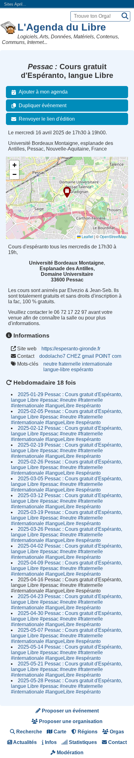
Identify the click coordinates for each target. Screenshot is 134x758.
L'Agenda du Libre (61, 27)
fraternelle (70, 364)
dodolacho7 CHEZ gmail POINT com (80, 356)
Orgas (116, 731)
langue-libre (56, 369)
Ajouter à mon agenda (43, 91)
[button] (67, 192)
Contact (117, 742)
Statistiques (82, 742)
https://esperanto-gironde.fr (70, 348)
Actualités (24, 742)
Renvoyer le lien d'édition (47, 119)
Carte (59, 731)
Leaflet (87, 236)
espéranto (82, 369)
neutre (50, 364)
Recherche (28, 731)
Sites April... (15, 4)
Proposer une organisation (70, 721)
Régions (87, 731)
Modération (69, 752)
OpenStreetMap (113, 236)
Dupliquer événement (42, 105)
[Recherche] (125, 16)
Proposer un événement (70, 710)
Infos (50, 742)
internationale (97, 364)
